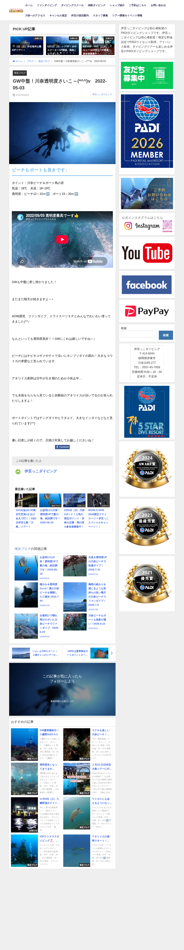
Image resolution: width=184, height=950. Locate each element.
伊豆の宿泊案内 (80, 15)
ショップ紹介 (117, 5)
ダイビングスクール (72, 5)
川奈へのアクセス (35, 15)
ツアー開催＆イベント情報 (127, 15)
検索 (124, 328)
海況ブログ (20, 73)
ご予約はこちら (137, 5)
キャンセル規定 (58, 15)
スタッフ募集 (100, 15)
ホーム (29, 5)
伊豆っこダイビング (102, 94)
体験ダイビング (96, 5)
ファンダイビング (47, 5)
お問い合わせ (158, 5)
